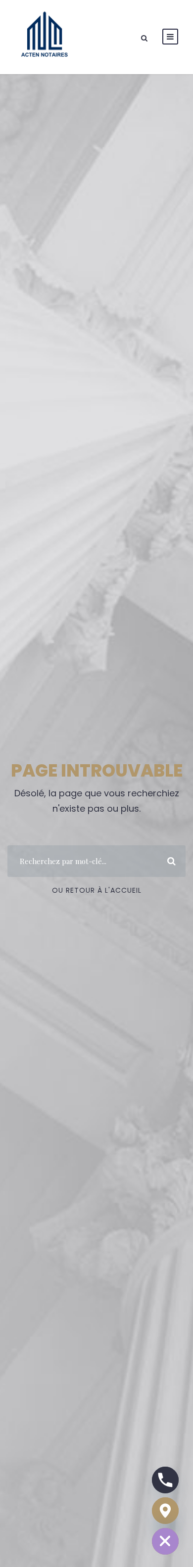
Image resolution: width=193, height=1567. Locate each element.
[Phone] (165, 1480)
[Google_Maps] (165, 1510)
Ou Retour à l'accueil (97, 890)
